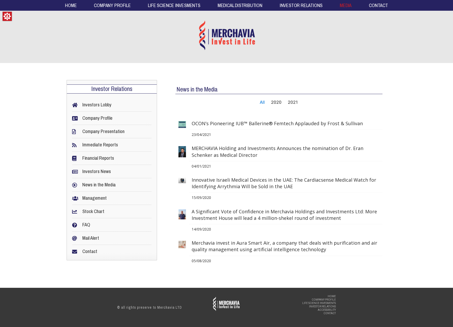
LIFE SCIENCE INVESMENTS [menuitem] (174, 5)
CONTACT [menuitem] (378, 5)
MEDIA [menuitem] (346, 5)
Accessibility (327, 309)
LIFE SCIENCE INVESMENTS (319, 303)
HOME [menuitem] (71, 5)
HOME (332, 296)
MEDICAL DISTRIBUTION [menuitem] (240, 5)
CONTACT (329, 313)
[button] (7, 16)
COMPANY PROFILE (324, 299)
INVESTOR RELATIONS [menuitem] (301, 5)
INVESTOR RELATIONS (322, 306)
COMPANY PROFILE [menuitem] (112, 5)
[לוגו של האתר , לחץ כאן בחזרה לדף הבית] (226, 37)
